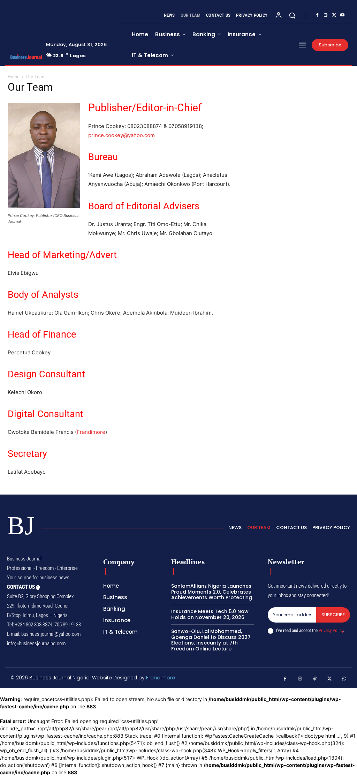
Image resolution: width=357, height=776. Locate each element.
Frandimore (91, 432)
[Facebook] (317, 15)
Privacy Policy (331, 630)
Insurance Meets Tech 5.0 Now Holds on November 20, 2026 (210, 614)
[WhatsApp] (344, 679)
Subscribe (333, 615)
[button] (292, 15)
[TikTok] (315, 679)
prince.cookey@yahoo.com (121, 135)
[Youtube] (342, 15)
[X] (334, 15)
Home (14, 77)
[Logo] (23, 56)
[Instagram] (325, 15)
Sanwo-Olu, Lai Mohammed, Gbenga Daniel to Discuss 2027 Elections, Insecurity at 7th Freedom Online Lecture (211, 640)
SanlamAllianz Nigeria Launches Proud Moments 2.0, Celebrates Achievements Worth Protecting (211, 591)
